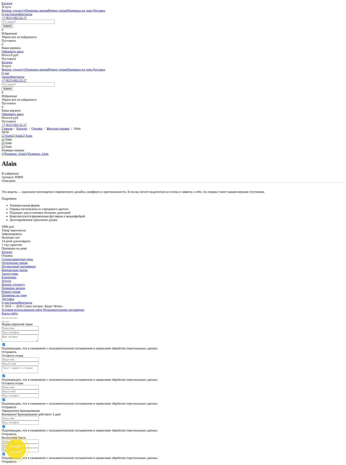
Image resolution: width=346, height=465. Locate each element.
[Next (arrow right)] (7, 321)
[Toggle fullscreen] (11, 318)
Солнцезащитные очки (17, 259)
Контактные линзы (15, 270)
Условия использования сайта (22, 309)
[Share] (7, 318)
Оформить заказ (12, 51)
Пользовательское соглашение (63, 309)
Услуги (6, 281)
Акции (14, 14)
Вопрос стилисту (13, 10)
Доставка (99, 10)
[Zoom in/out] (15, 318)
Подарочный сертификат (19, 266)
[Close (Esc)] (3, 318)
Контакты (25, 14)
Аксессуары (10, 273)
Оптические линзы (15, 263)
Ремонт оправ (57, 10)
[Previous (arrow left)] (3, 321)
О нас (5, 14)
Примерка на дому (80, 10)
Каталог (7, 3)
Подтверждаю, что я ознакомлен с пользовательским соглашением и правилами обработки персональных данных (80, 348)
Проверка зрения (36, 10)
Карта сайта (10, 313)
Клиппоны (9, 277)
